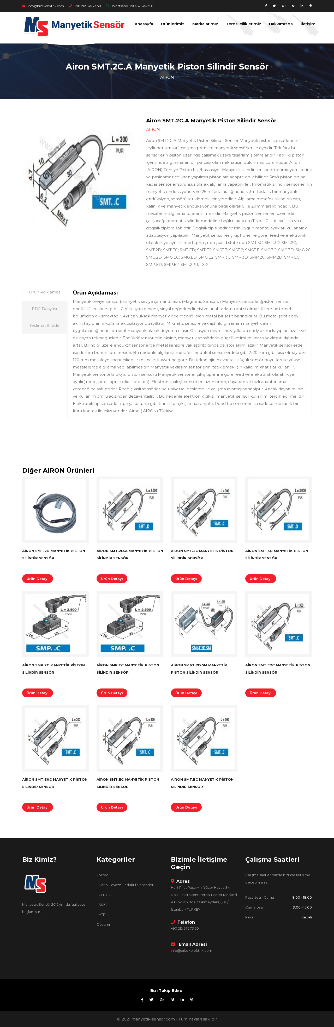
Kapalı (306, 917)
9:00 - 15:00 (302, 907)
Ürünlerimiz (172, 23)
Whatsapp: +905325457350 (132, 6)
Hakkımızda (281, 23)
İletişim (308, 23)
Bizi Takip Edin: (166, 990)
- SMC (102, 905)
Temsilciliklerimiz (243, 23)
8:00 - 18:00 (302, 897)
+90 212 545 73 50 (87, 6)
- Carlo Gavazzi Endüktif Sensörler (125, 885)
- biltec (102, 875)
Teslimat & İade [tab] (44, 325)
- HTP (101, 914)
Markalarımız (205, 23)
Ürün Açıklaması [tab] (45, 292)
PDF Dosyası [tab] (44, 308)
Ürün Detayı (38, 579)
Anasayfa (144, 23)
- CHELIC (104, 895)
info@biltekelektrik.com (45, 6)
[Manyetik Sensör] (35, 886)
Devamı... (104, 924)
